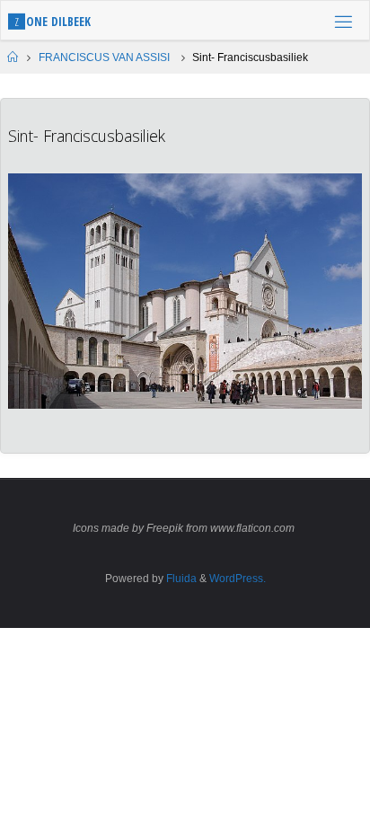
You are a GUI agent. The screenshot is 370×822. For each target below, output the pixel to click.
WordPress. (237, 578)
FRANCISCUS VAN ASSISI (104, 57)
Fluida (180, 578)
